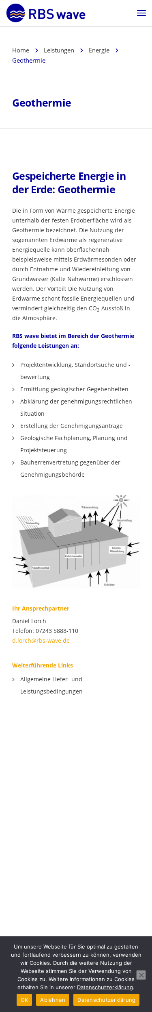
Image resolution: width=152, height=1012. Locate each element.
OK (24, 1000)
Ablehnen (52, 1000)
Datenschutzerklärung (105, 987)
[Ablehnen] (141, 975)
